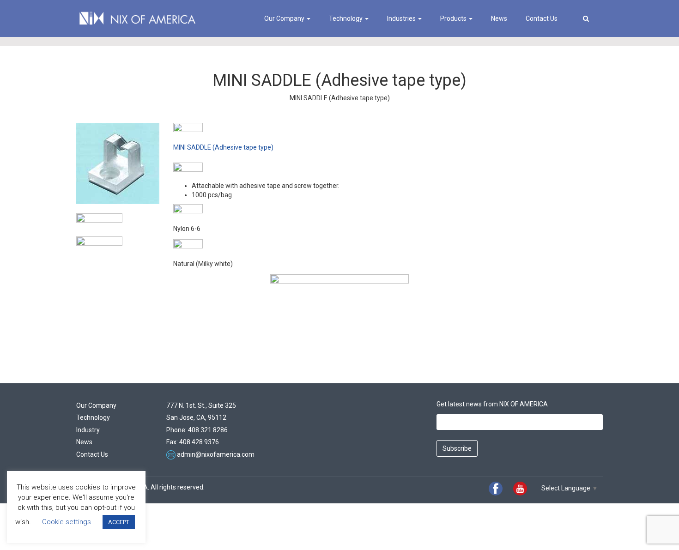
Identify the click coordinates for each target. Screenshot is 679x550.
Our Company (285, 18)
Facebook (496, 489)
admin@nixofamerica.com (216, 454)
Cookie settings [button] (66, 522)
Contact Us (542, 18)
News (499, 18)
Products (454, 18)
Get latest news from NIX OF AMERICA (492, 404)
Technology (346, 18)
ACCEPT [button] (118, 522)
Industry (88, 430)
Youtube (520, 489)
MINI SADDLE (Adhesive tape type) (223, 147)
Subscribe (457, 448)
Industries (402, 18)
